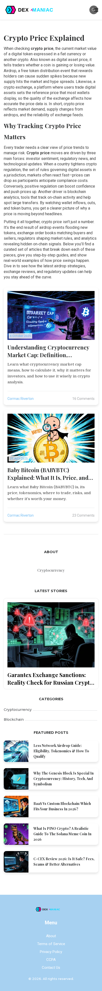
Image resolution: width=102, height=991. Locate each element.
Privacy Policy (51, 952)
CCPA (51, 959)
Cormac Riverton (20, 399)
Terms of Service (51, 944)
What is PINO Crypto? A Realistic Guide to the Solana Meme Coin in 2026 (62, 834)
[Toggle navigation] (96, 10)
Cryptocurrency (18, 709)
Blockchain (14, 719)
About (51, 936)
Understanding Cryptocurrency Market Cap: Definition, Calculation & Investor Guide (48, 351)
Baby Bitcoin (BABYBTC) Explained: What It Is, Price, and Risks (47, 474)
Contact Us (51, 967)
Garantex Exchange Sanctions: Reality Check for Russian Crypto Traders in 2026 (50, 678)
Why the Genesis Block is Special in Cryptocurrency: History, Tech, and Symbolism (63, 778)
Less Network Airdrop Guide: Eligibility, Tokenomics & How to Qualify (61, 751)
